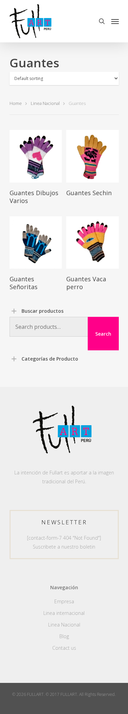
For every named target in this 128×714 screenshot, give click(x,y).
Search (103, 334)
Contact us (64, 648)
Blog (64, 636)
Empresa (64, 601)
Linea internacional (64, 613)
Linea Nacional (45, 103)
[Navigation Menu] (115, 21)
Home (16, 103)
